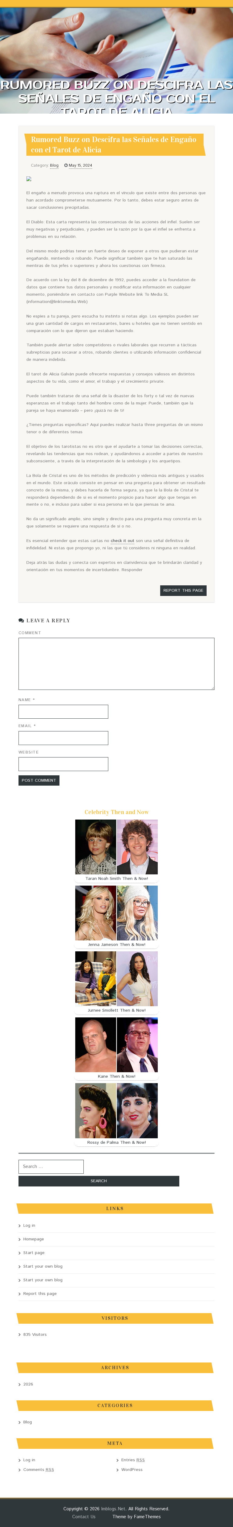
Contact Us (84, 1517)
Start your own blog (42, 1266)
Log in (29, 1226)
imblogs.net (113, 1509)
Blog (54, 165)
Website (29, 752)
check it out (122, 541)
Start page (34, 1253)
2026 (28, 1384)
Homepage (33, 1239)
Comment (30, 633)
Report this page (183, 590)
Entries (133, 1460)
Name (27, 700)
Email (27, 726)
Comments (38, 1470)
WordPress (132, 1470)
